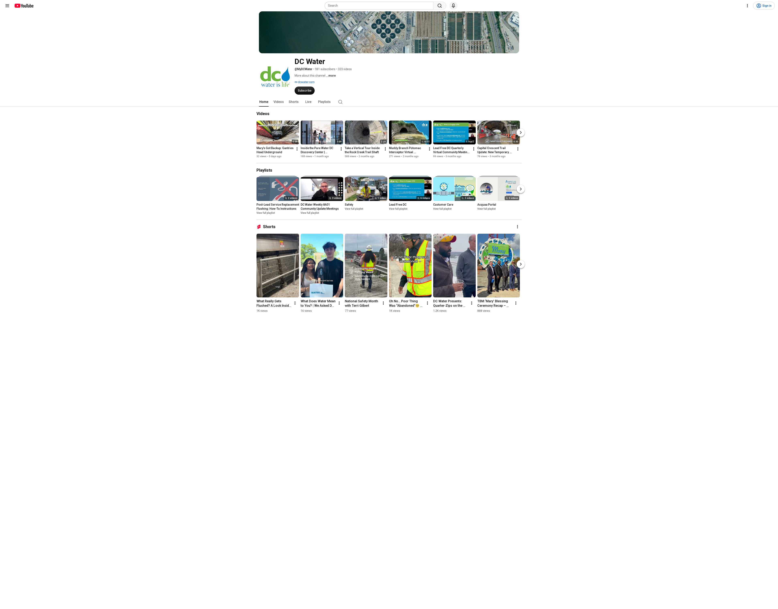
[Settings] (747, 5)
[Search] (439, 6)
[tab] (264, 102)
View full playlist (265, 213)
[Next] (521, 132)
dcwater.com (306, 82)
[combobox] (380, 5)
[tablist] (389, 102)
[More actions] (297, 149)
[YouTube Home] (23, 5)
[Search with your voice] (453, 6)
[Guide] (7, 5)
